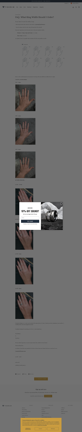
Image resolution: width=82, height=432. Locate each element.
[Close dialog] (61, 203)
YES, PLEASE (30, 221)
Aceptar (40, 428)
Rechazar (53, 428)
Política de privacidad (42, 425)
